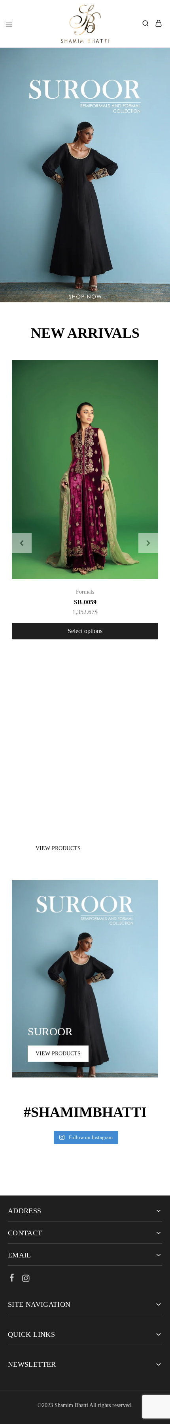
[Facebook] (12, 1279)
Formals (85, 592)
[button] (22, 543)
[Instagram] (26, 1279)
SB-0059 (85, 602)
